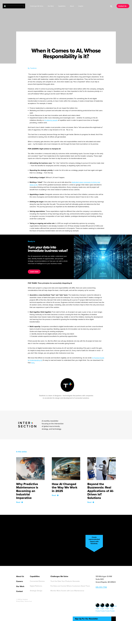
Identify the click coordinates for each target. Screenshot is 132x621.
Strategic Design (36, 590)
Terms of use (28, 601)
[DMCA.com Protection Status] (44, 605)
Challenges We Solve (59, 576)
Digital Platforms (36, 586)
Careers (19, 581)
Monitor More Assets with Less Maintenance (67, 590)
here (32, 362)
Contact (19, 591)
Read (18, 502)
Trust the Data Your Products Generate (65, 581)
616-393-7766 (101, 587)
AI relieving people (50, 120)
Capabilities (35, 576)
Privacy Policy (20, 601)
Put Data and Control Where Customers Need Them (70, 586)
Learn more (34, 272)
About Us (20, 576)
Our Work (20, 586)
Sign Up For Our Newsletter (86, 618)
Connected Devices (37, 581)
